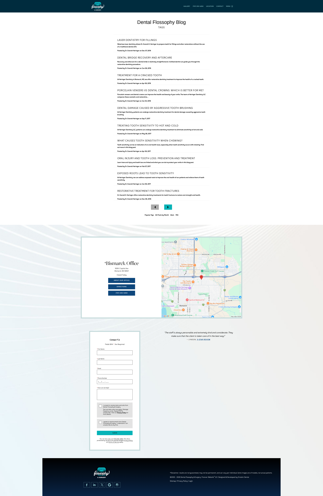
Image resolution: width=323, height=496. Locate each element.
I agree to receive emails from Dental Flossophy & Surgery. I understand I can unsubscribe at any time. (115, 423)
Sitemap (173, 481)
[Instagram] (117, 485)
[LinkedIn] (94, 485)
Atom (172, 215)
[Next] (168, 207)
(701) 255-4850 (118, 439)
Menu (228, 6)
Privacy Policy (121, 412)
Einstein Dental (243, 477)
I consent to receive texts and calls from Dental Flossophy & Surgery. (115, 410)
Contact (219, 6)
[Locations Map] (201, 277)
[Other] (109, 485)
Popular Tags (149, 215)
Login (191, 481)
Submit (114, 433)
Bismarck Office (122, 264)
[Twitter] (102, 485)
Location (210, 6)
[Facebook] (87, 485)
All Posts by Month (162, 215)
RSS (177, 215)
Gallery (187, 6)
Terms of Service (114, 442)
